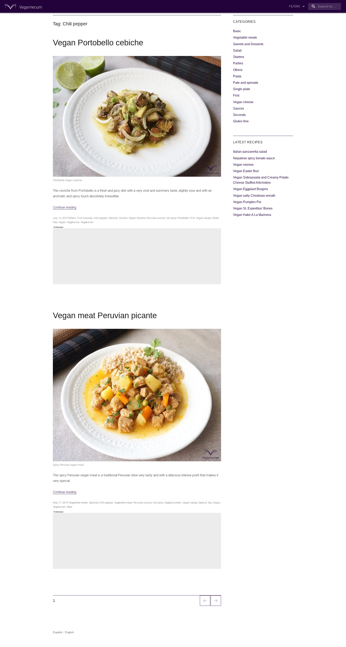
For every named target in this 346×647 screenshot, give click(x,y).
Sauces (238, 108)
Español (57, 632)
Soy (210, 502)
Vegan (62, 222)
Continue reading (64, 207)
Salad (237, 50)
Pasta (237, 76)
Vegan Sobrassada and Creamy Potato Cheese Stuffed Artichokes (261, 180)
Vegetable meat (123, 502)
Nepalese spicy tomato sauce (254, 158)
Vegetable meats (78, 502)
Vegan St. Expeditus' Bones (253, 208)
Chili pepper (100, 217)
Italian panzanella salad (250, 151)
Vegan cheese (243, 102)
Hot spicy (171, 217)
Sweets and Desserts (248, 44)
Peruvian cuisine (155, 217)
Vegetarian (73, 222)
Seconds (94, 502)
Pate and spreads (245, 82)
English (69, 632)
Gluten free (241, 121)
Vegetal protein (172, 502)
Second (202, 502)
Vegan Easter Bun (246, 171)
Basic (237, 31)
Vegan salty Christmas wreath (254, 195)
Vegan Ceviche (137, 217)
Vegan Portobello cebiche (98, 42)
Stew (69, 506)
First (79, 217)
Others (72, 217)
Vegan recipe (203, 217)
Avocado (88, 217)
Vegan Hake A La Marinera (252, 214)
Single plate (241, 89)
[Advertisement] (138, 257)
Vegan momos (243, 164)
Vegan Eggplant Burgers (250, 189)
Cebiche (113, 217)
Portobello (182, 217)
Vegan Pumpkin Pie (247, 202)
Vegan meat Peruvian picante (105, 315)
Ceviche (123, 217)
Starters (238, 57)
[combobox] (323, 6)
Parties (238, 63)
